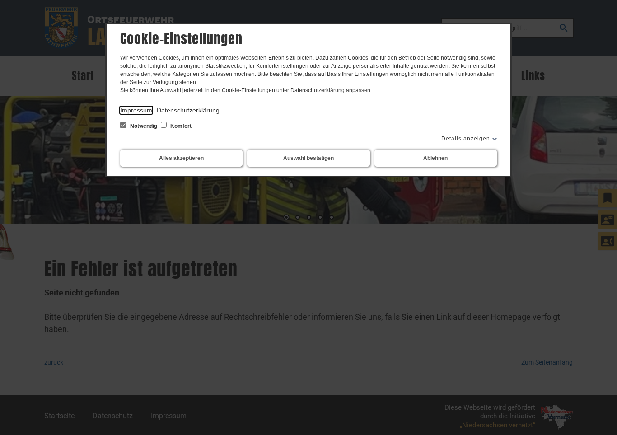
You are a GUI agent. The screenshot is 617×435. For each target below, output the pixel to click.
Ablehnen (435, 158)
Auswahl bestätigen (308, 158)
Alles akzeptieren (181, 158)
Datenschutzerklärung (188, 110)
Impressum (136, 110)
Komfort (180, 126)
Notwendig (144, 126)
